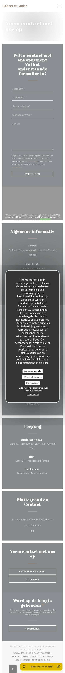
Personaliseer (32, 382)
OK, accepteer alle (32, 371)
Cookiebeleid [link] (33, 394)
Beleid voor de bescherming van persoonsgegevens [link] (33, 389)
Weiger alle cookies (32, 377)
